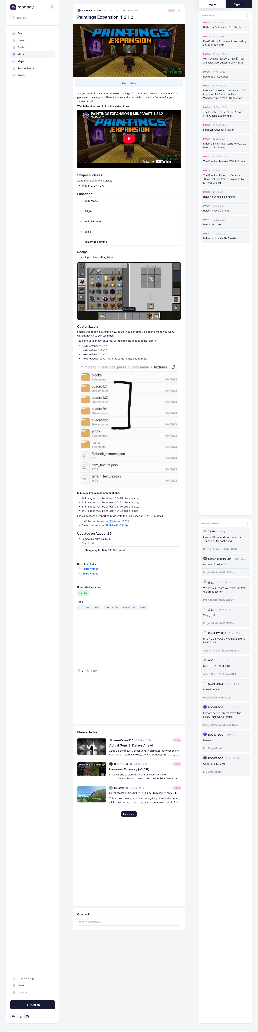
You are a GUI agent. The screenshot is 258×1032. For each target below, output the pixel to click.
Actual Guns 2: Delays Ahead (131, 745)
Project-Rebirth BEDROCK (218, 571)
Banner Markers (212, 224)
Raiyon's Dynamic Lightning (219, 196)
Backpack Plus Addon (216, 76)
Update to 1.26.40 (214, 762)
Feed (20, 33)
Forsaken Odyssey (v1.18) (218, 129)
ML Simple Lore (212, 747)
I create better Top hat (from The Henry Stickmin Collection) (222, 713)
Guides (22, 47)
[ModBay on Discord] (27, 1016)
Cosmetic (84, 607)
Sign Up (239, 4)
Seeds (21, 75)
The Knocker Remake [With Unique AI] (225, 161)
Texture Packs (26, 68)
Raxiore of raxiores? (214, 563)
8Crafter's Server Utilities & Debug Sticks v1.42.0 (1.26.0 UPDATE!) (145, 793)
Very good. (209, 614)
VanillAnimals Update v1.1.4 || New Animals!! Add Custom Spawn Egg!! (223, 60)
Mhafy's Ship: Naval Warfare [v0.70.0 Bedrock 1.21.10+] (224, 145)
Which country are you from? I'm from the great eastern (224, 588)
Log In (212, 4)
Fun (97, 607)
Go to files (129, 83)
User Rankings (26, 978)
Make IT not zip (212, 688)
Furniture (129, 607)
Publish (35, 1005)
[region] (32, 524)
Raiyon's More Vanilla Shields (219, 238)
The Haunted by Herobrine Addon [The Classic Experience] (222, 113)
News (21, 40)
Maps (21, 61)
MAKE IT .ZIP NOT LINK (217, 664)
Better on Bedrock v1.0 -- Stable (222, 27)
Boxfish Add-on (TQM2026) (220, 547)
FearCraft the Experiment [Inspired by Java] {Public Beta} (225, 43)
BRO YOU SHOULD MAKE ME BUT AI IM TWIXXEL (224, 639)
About (21, 985)
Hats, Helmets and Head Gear (220, 723)
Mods (21, 54)
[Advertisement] (102, 643)
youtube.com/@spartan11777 (111, 521)
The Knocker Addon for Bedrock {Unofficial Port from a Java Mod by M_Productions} (223, 179)
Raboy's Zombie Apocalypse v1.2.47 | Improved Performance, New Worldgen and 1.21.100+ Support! (225, 94)
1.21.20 (83, 592)
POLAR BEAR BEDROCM (217, 696)
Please (207, 739)
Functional (111, 607)
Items (143, 607)
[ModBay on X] (20, 1016)
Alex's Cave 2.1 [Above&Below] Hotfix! (222, 649)
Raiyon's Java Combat (216, 210)
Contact (22, 992)
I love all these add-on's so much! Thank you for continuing (222, 538)
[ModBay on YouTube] (13, 1016)
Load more (129, 814)
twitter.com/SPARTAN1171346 (109, 525)
